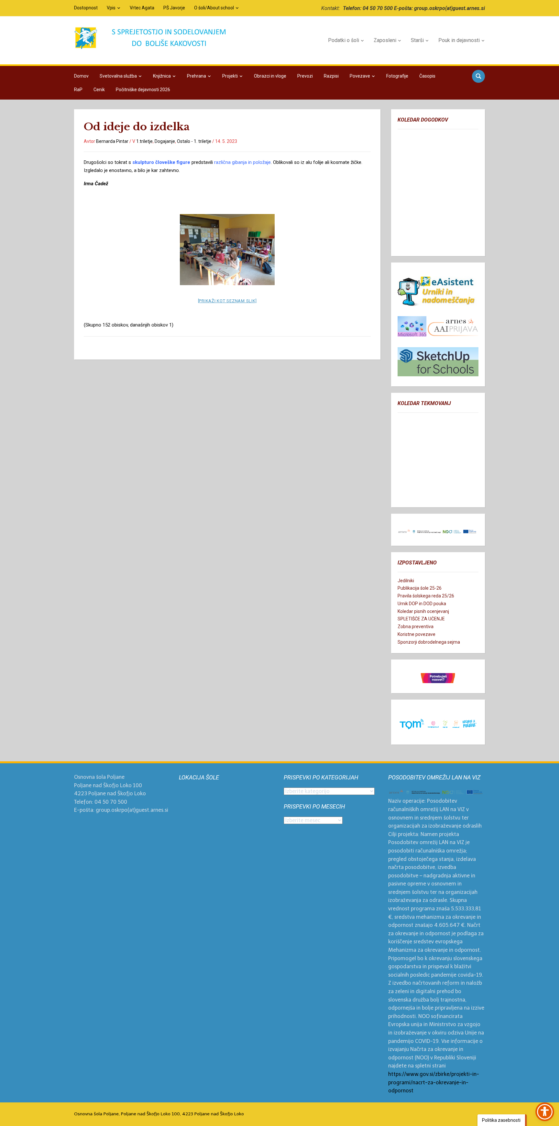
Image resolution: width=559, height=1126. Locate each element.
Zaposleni (385, 40)
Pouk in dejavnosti (459, 40)
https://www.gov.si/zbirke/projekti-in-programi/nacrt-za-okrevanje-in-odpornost (433, 1082)
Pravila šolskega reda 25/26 (426, 595)
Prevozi (305, 76)
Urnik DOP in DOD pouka (422, 603)
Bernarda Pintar (112, 141)
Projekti (230, 76)
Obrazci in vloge (270, 76)
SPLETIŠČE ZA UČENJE (421, 618)
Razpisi (331, 76)
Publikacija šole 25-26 (420, 588)
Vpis (111, 7)
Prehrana (196, 76)
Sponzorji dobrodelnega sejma (429, 642)
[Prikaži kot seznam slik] (227, 300)
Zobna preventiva (415, 626)
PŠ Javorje (174, 7)
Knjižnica (162, 76)
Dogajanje (165, 141)
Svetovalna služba (118, 76)
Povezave (360, 76)
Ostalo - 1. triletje (194, 141)
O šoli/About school (214, 7)
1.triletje (144, 141)
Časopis (427, 76)
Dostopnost (86, 7)
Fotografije (397, 76)
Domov (81, 76)
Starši (417, 40)
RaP (78, 89)
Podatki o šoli (343, 40)
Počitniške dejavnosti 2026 (143, 89)
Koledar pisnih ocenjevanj (423, 611)
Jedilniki (406, 580)
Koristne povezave (416, 634)
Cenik (99, 89)
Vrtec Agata (142, 7)
